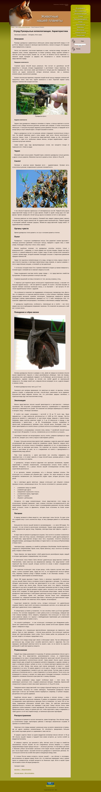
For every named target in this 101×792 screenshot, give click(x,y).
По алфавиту (80, 8)
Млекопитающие (80, 14)
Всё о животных (80, 11)
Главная (12, 27)
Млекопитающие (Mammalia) (24, 27)
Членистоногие (80, 32)
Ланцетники (80, 35)
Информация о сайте (50, 785)
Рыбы (81, 22)
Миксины (80, 27)
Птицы (80, 16)
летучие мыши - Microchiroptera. (24, 773)
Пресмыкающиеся (80, 19)
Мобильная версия (50, 786)
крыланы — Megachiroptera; (22, 769)
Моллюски (80, 30)
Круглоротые (80, 24)
